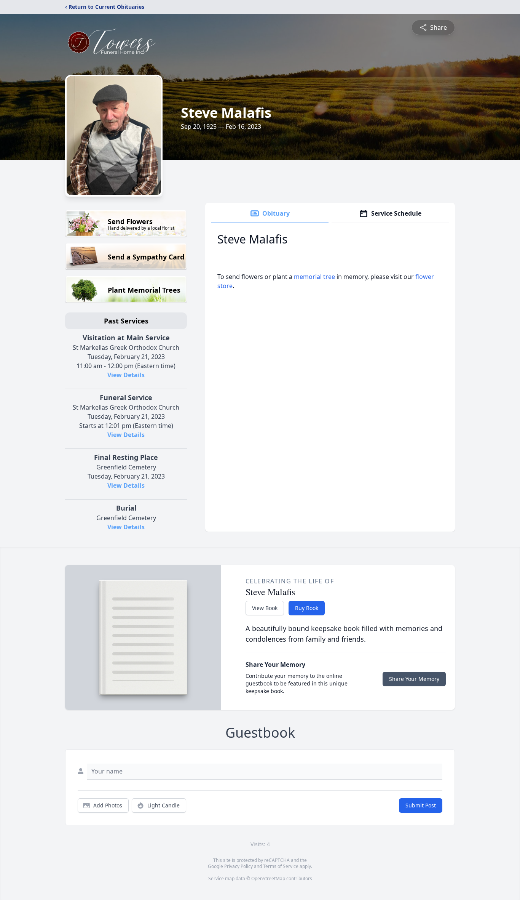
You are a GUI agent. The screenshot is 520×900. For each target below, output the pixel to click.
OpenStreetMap (268, 878)
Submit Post (420, 805)
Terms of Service (280, 866)
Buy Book (306, 608)
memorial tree (314, 276)
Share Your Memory (414, 678)
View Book (265, 608)
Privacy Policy (238, 866)
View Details (126, 375)
